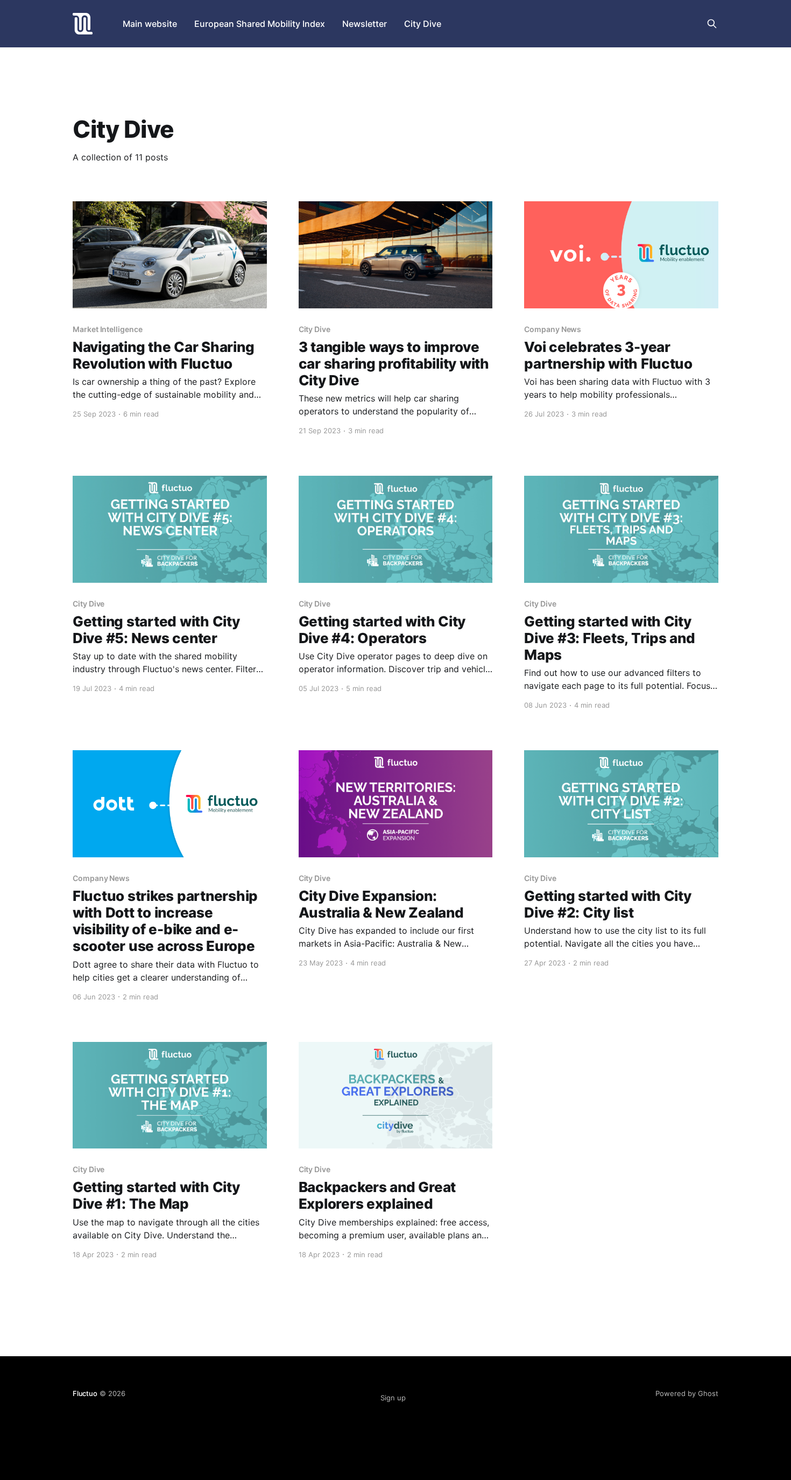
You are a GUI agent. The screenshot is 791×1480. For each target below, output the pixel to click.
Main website (150, 23)
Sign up (393, 1397)
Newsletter (364, 23)
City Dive (422, 23)
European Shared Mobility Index (259, 23)
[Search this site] (712, 23)
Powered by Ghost (686, 1393)
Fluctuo (85, 1393)
